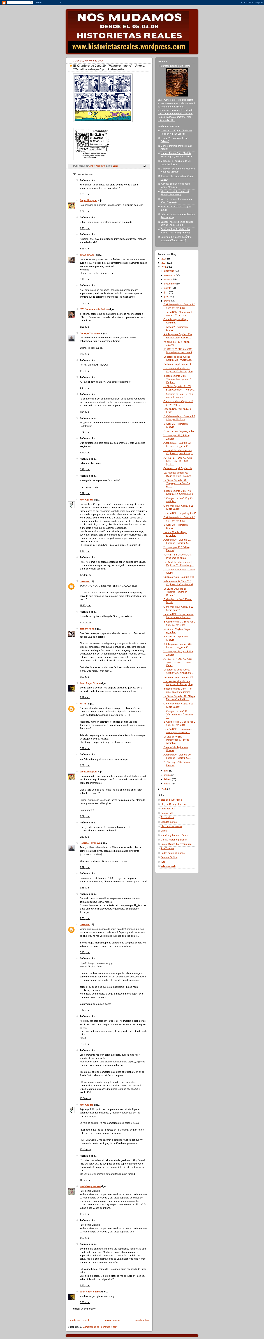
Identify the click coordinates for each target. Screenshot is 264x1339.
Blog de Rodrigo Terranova (174, 804)
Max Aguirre (86, 500)
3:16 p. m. (85, 952)
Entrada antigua (142, 1320)
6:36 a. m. (85, 1302)
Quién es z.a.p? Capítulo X (177, 364)
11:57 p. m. (85, 1180)
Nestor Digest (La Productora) (176, 844)
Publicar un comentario (84, 1309)
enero (167, 783)
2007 (164, 263)
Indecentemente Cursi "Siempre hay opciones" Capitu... (177, 379)
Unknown (85, 581)
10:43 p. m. (85, 1149)
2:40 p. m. (85, 228)
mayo (167, 301)
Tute (163, 862)
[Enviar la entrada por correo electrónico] (144, 166)
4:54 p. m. (85, 412)
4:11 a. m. (85, 697)
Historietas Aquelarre (171, 826)
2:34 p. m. (85, 211)
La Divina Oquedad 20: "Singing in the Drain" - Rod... (176, 483)
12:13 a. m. (85, 622)
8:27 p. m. (85, 469)
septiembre (170, 284)
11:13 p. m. (85, 605)
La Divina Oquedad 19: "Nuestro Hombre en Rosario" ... (175, 592)
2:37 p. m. (85, 837)
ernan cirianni (87, 255)
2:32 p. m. (85, 816)
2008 (164, 259)
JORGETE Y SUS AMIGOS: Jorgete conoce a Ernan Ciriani (178, 662)
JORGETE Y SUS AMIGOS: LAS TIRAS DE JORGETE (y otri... (178, 461)
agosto (168, 288)
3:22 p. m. (85, 303)
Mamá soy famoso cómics (174, 835)
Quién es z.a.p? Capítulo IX (177, 468)
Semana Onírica (169, 857)
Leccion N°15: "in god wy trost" (179, 513)
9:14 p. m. (85, 551)
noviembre (170, 275)
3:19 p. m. (85, 279)
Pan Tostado (167, 848)
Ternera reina (87, 629)
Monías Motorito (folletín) (174, 840)
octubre (168, 279)
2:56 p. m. (85, 918)
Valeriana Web (168, 866)
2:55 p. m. (85, 887)
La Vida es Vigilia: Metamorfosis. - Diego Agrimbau (176, 740)
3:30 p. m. (85, 354)
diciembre (169, 271)
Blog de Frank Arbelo (171, 800)
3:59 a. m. (85, 677)
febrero (168, 779)
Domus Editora (168, 813)
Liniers (164, 831)
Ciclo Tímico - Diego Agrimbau (179, 431)
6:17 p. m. (85, 452)
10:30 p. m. (85, 1098)
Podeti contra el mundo (173, 853)
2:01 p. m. (85, 765)
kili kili (83, 703)
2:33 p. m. (85, 194)
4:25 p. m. (85, 371)
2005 (164, 789)
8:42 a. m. (85, 748)
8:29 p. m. (85, 493)
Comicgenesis (168, 808)
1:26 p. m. (85, 1214)
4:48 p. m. (85, 388)
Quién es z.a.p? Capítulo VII (178, 677)
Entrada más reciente (79, 1320)
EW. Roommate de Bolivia (94, 309)
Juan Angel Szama (90, 683)
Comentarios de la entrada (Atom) (100, 1327)
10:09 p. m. (85, 575)
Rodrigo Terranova (90, 333)
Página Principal (112, 1320)
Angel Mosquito (88, 200)
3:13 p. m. (85, 248)
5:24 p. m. (85, 432)
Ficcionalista (167, 817)
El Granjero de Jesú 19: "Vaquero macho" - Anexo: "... (178, 714)
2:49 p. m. (85, 867)
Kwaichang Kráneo (90, 1186)
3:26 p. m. (85, 327)
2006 (164, 267)
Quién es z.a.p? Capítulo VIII (178, 577)
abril (166, 771)
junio (167, 296)
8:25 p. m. (85, 1044)
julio (166, 292)
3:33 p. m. (85, 1285)
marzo (167, 775)
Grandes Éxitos (169, 822)
